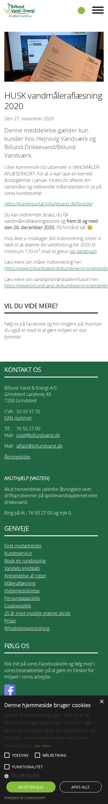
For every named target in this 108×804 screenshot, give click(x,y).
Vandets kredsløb (22, 568)
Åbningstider (17, 457)
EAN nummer (18, 418)
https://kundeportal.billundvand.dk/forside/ (48, 204)
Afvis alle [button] (80, 787)
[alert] (54, 749)
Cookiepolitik (17, 605)
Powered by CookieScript (25, 798)
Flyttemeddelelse (22, 590)
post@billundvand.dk (38, 435)
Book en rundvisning (25, 560)
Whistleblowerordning (27, 628)
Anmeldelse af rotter (25, 575)
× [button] (101, 702)
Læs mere (42, 745)
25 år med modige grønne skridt (37, 613)
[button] (54, 776)
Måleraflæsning (19, 583)
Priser (10, 620)
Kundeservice (18, 553)
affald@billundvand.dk (39, 446)
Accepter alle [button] (31, 787)
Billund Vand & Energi (19, 10)
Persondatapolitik (22, 598)
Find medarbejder (23, 545)
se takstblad (83, 251)
